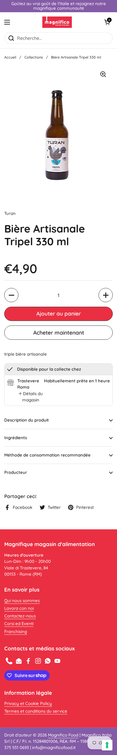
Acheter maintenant (58, 332)
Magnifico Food (63, 735)
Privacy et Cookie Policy (28, 703)
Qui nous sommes (22, 600)
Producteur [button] (15, 472)
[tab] (30, 397)
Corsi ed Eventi (19, 623)
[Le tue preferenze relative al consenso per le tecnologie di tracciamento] (107, 745)
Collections (33, 57)
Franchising (15, 631)
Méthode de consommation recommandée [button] (47, 455)
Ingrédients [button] (15, 437)
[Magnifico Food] (57, 22)
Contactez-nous (20, 616)
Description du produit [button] (26, 420)
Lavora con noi (19, 608)
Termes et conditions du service (35, 711)
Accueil (10, 57)
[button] (107, 22)
